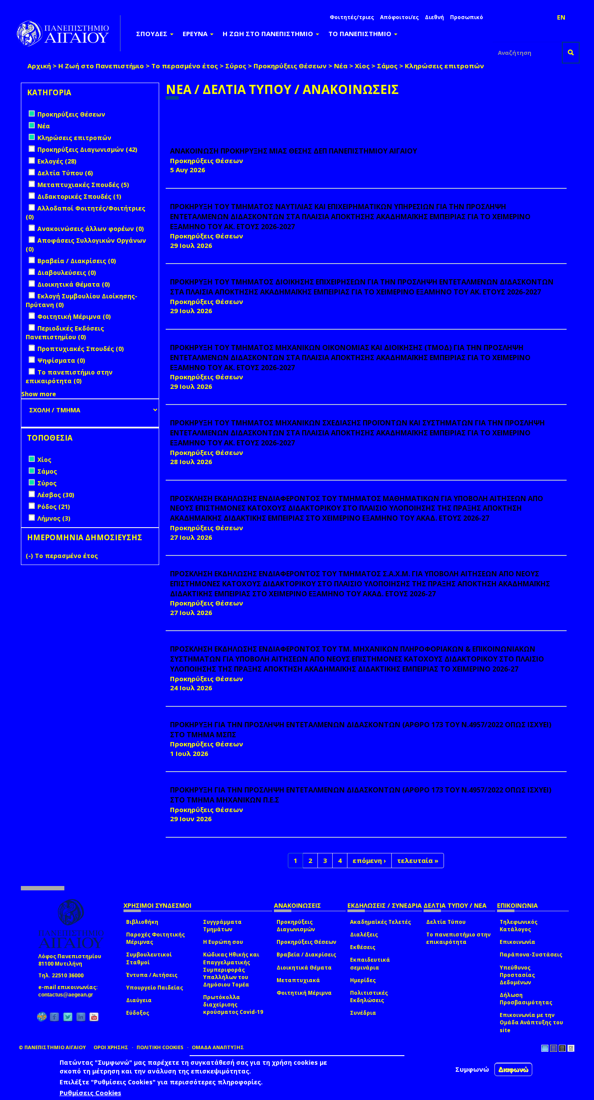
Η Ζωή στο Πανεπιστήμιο (101, 65)
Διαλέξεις (364, 934)
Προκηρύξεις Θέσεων (290, 65)
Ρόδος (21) (53, 506)
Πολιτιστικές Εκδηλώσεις (369, 996)
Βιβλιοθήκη (142, 922)
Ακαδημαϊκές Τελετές (380, 922)
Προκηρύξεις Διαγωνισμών (296, 925)
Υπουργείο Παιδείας (154, 987)
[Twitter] (68, 1016)
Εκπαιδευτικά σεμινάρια (370, 963)
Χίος (362, 65)
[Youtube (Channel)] (94, 1016)
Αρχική (39, 65)
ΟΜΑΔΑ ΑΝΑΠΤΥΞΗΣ (218, 1047)
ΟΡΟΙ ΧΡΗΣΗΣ (110, 1047)
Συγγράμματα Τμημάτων (222, 925)
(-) (30, 556)
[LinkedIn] (81, 1016)
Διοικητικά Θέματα (304, 967)
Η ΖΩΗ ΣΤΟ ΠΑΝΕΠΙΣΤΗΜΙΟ (269, 33)
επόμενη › (369, 860)
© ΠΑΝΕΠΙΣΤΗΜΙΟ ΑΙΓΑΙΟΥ (52, 1047)
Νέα (340, 65)
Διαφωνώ (513, 1069)
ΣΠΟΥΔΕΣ (152, 33)
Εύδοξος (137, 1012)
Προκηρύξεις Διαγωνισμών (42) (87, 149)
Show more (38, 394)
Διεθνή (434, 17)
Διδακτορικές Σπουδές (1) (79, 196)
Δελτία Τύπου (446, 922)
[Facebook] (54, 1016)
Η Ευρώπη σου (223, 942)
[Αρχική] (67, 33)
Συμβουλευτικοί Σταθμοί (149, 958)
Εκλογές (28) (57, 161)
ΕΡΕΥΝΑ (196, 33)
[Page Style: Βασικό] (544, 1048)
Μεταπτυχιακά (298, 980)
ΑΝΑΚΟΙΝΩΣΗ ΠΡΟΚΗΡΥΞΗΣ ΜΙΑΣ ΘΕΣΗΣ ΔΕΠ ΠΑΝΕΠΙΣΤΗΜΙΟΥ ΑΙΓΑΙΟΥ (293, 151)
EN (561, 17)
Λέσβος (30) (55, 495)
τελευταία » (417, 860)
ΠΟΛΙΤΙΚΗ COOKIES (160, 1047)
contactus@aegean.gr (68, 995)
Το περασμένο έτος (184, 65)
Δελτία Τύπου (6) (65, 173)
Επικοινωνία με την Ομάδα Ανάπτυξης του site (531, 1022)
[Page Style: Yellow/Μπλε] (553, 1048)
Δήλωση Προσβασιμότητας (526, 998)
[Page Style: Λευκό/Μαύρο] (562, 1048)
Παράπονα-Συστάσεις (531, 954)
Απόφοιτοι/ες (399, 17)
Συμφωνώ (472, 1069)
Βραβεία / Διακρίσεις (306, 954)
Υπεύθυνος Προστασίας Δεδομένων (517, 975)
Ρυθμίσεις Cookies (90, 1092)
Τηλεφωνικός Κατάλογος (518, 925)
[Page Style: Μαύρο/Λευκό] (570, 1048)
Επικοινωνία (517, 942)
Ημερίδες (363, 980)
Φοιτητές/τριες (352, 17)
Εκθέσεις (362, 947)
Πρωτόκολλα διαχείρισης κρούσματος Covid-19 (233, 1004)
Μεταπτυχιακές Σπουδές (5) (83, 185)
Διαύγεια (139, 1000)
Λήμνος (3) (53, 518)
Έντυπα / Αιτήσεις (151, 975)
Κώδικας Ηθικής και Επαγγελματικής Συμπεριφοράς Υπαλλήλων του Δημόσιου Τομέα (231, 969)
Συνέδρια (363, 1012)
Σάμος (387, 65)
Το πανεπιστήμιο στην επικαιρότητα (458, 938)
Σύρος (235, 65)
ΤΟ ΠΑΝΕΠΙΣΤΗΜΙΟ (360, 33)
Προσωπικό (466, 17)
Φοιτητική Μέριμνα (304, 992)
